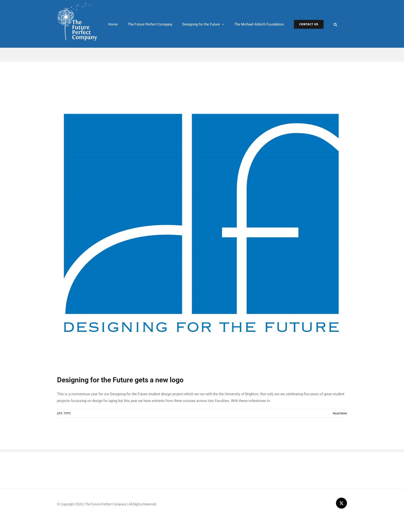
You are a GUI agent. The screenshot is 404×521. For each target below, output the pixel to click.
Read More (340, 413)
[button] (335, 24)
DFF (59, 413)
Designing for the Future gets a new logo (120, 380)
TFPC (67, 413)
